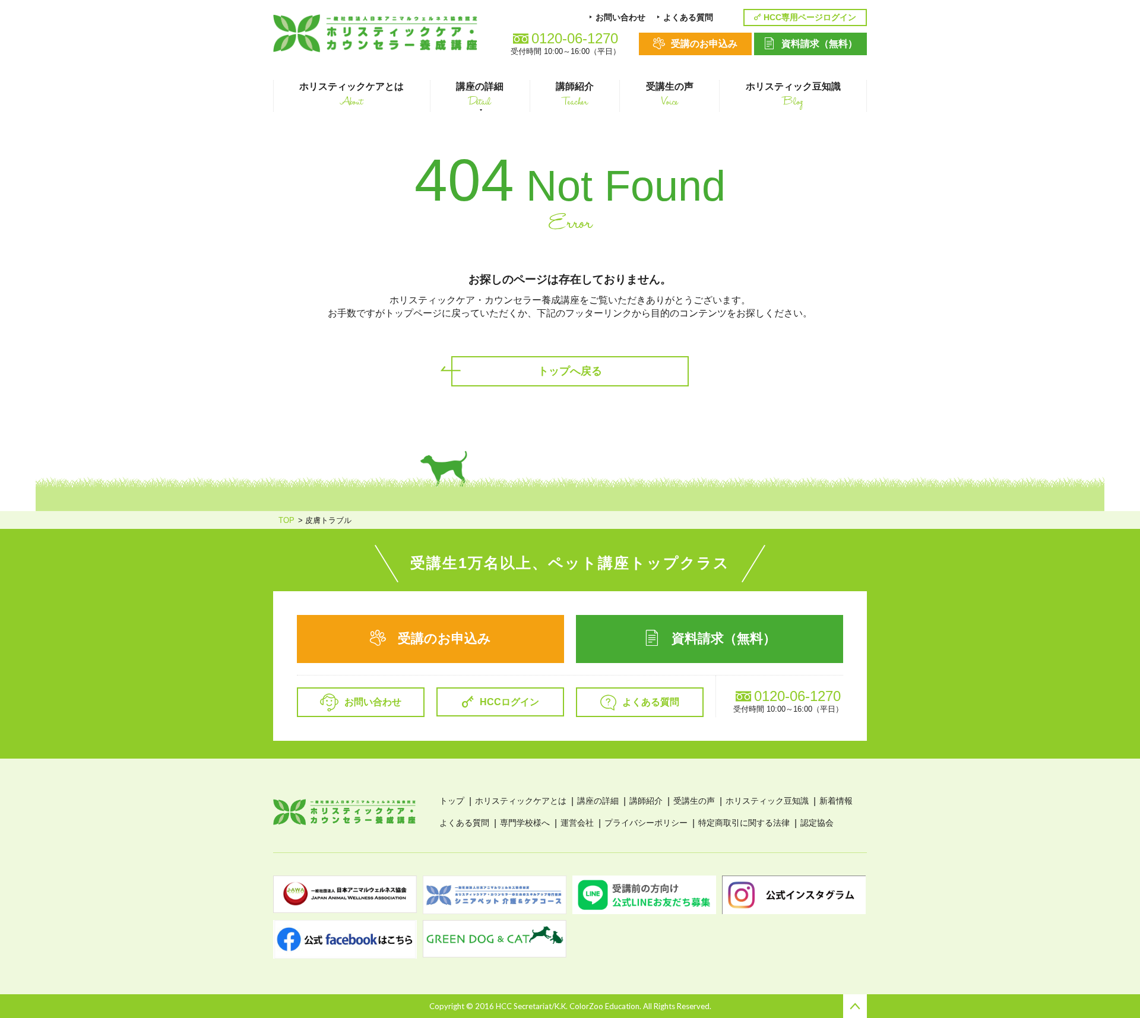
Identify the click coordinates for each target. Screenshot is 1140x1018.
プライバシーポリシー (646, 822)
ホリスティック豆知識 (767, 800)
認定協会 (817, 822)
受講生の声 (694, 800)
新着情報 (836, 800)
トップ (451, 800)
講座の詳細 (598, 800)
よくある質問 (464, 822)
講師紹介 (646, 800)
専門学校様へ (525, 822)
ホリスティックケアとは (520, 800)
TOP (286, 520)
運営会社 (577, 822)
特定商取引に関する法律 (744, 822)
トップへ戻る (570, 371)
